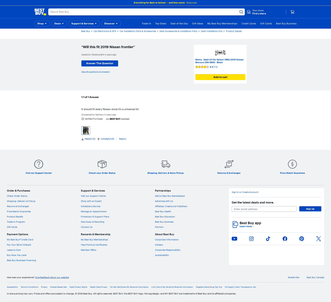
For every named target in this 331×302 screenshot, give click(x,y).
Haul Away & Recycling (92, 221)
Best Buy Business (164, 221)
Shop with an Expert (91, 201)
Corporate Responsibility (167, 250)
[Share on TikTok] (268, 238)
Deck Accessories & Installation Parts (178, 31)
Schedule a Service (90, 206)
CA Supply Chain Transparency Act (240, 287)
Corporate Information (167, 239)
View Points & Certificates (94, 244)
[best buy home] (40, 11)
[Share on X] (318, 238)
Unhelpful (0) (107, 138)
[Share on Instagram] (251, 238)
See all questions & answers (95, 71)
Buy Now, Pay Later (17, 255)
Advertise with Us (164, 201)
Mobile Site (293, 277)
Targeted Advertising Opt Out (209, 287)
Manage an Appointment (94, 211)
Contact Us (86, 227)
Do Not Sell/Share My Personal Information (129, 287)
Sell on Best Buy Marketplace (170, 195)
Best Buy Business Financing (21, 260)
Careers (159, 244)
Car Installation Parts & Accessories (138, 31)
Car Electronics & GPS (105, 31)
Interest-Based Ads (58, 287)
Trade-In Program (16, 221)
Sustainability (162, 255)
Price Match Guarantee (19, 211)
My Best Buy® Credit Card (20, 239)
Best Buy (85, 31)
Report (122, 138)
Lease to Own (14, 250)
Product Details (234, 31)
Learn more (246, 226)
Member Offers (88, 250)
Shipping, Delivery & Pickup (21, 201)
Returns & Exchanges (18, 206)
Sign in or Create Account (245, 192)
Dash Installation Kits (211, 31)
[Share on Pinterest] (301, 238)
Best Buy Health (163, 211)
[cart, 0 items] (292, 12)
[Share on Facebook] (285, 238)
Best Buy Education (165, 216)
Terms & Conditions (29, 287)
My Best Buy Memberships (94, 239)
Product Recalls (15, 216)
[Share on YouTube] (234, 238)
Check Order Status (17, 195)
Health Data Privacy (98, 287)
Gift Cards (12, 227)
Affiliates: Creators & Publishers (171, 206)
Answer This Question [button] (99, 63)
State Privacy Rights (78, 287)
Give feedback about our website (52, 277)
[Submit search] (241, 11)
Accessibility (12, 287)
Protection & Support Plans (95, 216)
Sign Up (310, 208)
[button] (256, 12)
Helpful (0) (90, 138)
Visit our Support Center (93, 195)
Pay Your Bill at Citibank (19, 244)
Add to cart (220, 77)
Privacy (44, 287)
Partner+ (159, 227)
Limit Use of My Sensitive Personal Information (172, 287)
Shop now (191, 2)
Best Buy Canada (315, 277)
